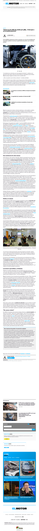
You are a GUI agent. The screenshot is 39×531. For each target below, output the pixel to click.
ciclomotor (29, 191)
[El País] (21, 3)
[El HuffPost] (31, 3)
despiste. (13, 285)
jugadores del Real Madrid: (20, 180)
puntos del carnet (13, 116)
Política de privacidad (11, 514)
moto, (13, 315)
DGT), (17, 124)
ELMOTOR (5, 457)
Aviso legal (6, 514)
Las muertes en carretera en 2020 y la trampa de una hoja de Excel (23, 91)
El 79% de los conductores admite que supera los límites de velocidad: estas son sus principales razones (27, 404)
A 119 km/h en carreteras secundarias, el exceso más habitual (21, 103)
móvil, (27, 125)
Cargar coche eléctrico (26, 0)
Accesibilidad (28, 514)
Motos (17, 0)
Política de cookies (24, 514)
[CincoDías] (26, 3)
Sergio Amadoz (10, 35)
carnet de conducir (28, 148)
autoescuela (31, 82)
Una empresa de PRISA (19, 527)
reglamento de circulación (15, 147)
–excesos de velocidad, (17, 125)
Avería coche (21, 0)
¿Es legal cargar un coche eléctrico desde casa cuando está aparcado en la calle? (26, 477)
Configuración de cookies (18, 514)
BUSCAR (7, 447)
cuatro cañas (27, 320)
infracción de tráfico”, (16, 163)
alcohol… (29, 131)
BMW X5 (7, 0)
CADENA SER (17, 457)
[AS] (23, 3)
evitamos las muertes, (15, 282)
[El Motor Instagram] (20, 516)
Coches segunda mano (13, 0)
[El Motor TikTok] (21, 516)
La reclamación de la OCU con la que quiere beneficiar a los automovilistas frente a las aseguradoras (27, 415)
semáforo (32, 163)
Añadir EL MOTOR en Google (31, 35)
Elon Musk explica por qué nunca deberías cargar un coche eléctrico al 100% (26, 497)
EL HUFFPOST (9, 457)
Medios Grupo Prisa (19, 529)
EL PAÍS (13, 457)
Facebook (22, 353)
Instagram (28, 353)
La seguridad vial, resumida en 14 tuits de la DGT (20, 96)
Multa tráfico (32, 0)
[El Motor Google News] (22, 516)
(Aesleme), (12, 258)
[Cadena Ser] (34, 3)
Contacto (32, 514)
